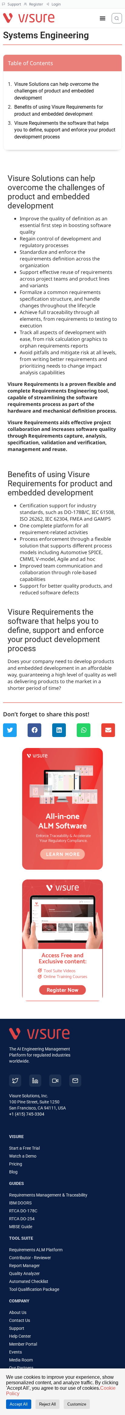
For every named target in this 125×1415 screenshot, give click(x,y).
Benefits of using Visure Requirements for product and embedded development (58, 110)
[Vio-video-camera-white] (55, 1080)
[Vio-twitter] (15, 1080)
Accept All (19, 1404)
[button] (10, 730)
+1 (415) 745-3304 (26, 1114)
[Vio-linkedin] (35, 1080)
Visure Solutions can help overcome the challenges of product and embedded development (56, 91)
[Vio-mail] (75, 1080)
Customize (76, 1404)
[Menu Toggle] (103, 18)
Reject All (47, 1404)
